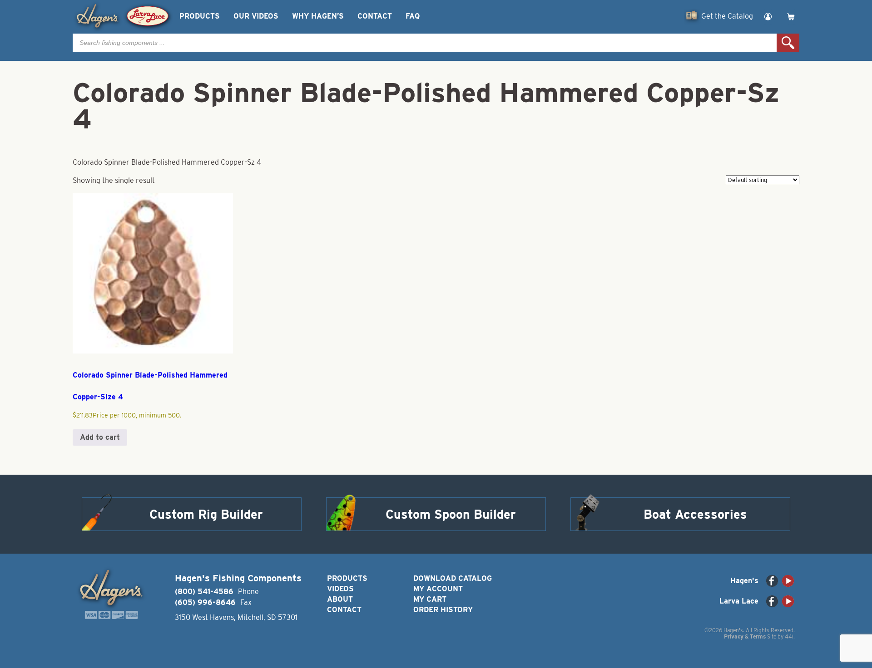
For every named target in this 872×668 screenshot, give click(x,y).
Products (199, 16)
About (340, 599)
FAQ (413, 16)
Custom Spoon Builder (451, 514)
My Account (438, 588)
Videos (340, 588)
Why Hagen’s (318, 16)
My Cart (429, 599)
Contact (374, 16)
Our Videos (255, 16)
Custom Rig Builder (206, 514)
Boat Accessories (695, 514)
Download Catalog (452, 578)
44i (789, 636)
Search (788, 43)
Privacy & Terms (745, 636)
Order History (443, 609)
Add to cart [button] (100, 437)
